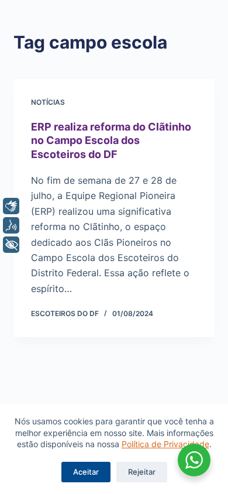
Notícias (48, 102)
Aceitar (86, 471)
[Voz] (11, 225)
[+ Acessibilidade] (11, 244)
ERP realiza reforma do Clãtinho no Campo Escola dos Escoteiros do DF (111, 140)
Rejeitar (142, 471)
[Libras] (11, 206)
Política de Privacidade (165, 444)
